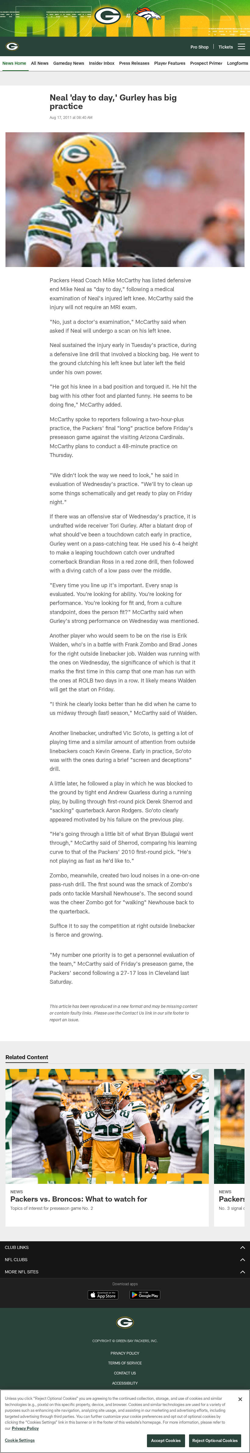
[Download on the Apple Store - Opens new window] (103, 1295)
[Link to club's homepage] (12, 44)
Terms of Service (125, 1363)
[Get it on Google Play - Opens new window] (145, 1297)
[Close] (240, 1399)
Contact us (125, 1373)
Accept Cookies (166, 1440)
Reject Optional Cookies (215, 1440)
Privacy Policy (125, 1353)
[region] (125, 1421)
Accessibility (125, 1383)
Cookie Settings (20, 1440)
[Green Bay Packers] (125, 1323)
